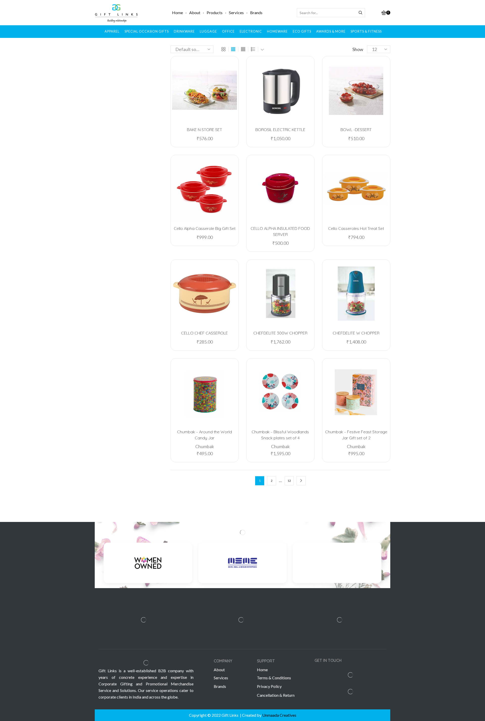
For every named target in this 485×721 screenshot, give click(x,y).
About (194, 12)
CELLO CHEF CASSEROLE (204, 332)
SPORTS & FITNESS (366, 31)
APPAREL (112, 31)
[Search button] (360, 12)
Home (177, 12)
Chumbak (204, 446)
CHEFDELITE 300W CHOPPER (280, 332)
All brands (332, 67)
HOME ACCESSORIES (342, 235)
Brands (256, 12)
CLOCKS (332, 227)
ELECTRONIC (251, 31)
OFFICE (228, 31)
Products (215, 12)
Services (236, 12)
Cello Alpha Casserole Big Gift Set (204, 228)
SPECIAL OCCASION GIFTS (147, 31)
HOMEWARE (277, 31)
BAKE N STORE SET (204, 129)
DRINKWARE (184, 31)
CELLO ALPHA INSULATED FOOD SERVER (280, 231)
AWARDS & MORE (331, 31)
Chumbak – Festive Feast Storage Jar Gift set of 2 (356, 434)
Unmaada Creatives (279, 715)
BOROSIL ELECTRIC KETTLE (280, 129)
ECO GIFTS (302, 31)
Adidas (328, 76)
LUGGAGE (208, 31)
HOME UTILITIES (339, 243)
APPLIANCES (335, 219)
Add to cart (207, 114)
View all (356, 348)
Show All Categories (341, 130)
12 (289, 481)
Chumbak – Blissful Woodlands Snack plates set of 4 (280, 434)
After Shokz (333, 85)
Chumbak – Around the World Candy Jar (204, 434)
